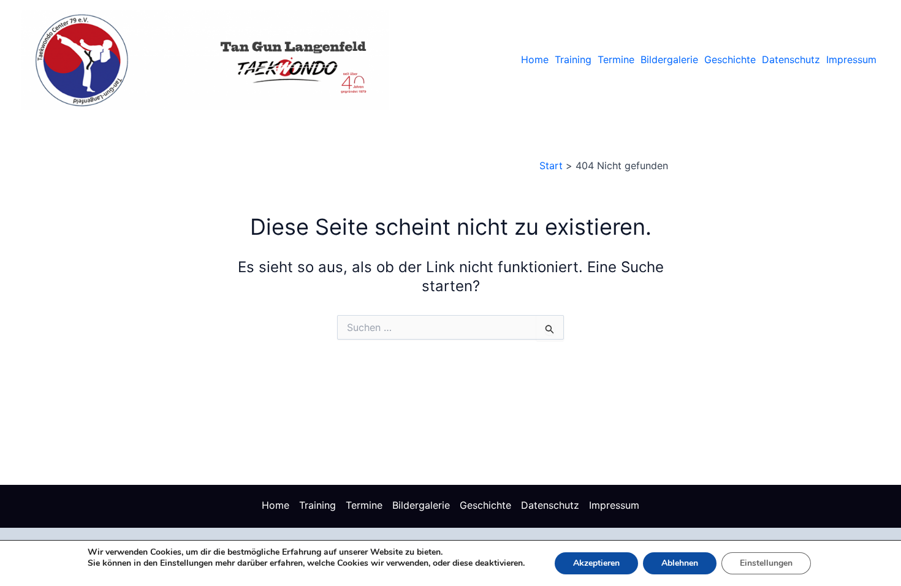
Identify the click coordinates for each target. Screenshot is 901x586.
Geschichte (730, 59)
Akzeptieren (596, 563)
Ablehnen (679, 563)
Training (573, 59)
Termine (616, 59)
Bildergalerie (669, 59)
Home (535, 59)
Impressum (851, 59)
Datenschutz (791, 59)
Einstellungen (766, 563)
